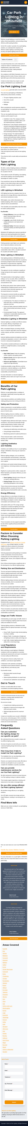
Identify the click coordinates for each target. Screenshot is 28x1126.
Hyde (4, 1024)
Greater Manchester (8, 969)
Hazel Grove (6, 1040)
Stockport (5, 1026)
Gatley (4, 1022)
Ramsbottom (6, 981)
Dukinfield (5, 1015)
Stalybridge (5, 1017)
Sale (4, 1003)
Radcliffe (3, 849)
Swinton (11, 849)
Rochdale (5, 990)
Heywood (5, 960)
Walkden (5, 962)
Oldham (5, 987)
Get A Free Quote (14, 938)
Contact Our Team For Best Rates (14, 144)
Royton (4, 985)
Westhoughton (6, 1008)
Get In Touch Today (14, 55)
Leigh (4, 1013)
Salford (4, 964)
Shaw (4, 1001)
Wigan (4, 1042)
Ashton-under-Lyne (7, 1006)
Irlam (4, 999)
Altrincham (5, 1029)
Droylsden (5, 994)
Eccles (4, 967)
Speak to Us (14, 382)
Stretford (5, 983)
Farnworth (21, 849)
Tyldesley (5, 992)
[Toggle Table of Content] (14, 60)
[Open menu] (25, 2)
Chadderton (6, 976)
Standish (5, 1051)
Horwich (5, 1019)
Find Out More (14, 239)
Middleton (16, 849)
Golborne (5, 1038)
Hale (4, 1031)
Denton (4, 1010)
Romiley (5, 1035)
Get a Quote (13, 31)
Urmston (5, 978)
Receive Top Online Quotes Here (14, 853)
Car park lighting (5, 89)
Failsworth (5, 971)
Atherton (5, 997)
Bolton (4, 974)
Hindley (5, 1033)
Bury (7, 849)
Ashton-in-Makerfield (8, 1049)
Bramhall (5, 1045)
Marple (4, 1047)
